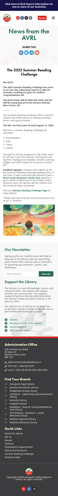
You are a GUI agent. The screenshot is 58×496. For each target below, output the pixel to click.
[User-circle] (18, 18)
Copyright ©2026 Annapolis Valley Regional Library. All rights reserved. (29, 478)
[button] (21, 52)
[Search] (30, 18)
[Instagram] (26, 18)
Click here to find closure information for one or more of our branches (29, 5)
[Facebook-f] (22, 18)
